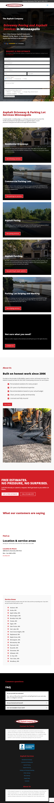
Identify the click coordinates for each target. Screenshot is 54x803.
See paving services (12, 234)
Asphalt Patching (27, 767)
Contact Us (10, 346)
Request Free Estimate (9, 96)
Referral (8, 91)
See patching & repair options (16, 271)
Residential (9, 78)
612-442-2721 (10, 55)
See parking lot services (14, 196)
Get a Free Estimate (10, 494)
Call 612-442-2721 (28, 494)
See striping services (13, 308)
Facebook (27, 781)
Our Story (7, 404)
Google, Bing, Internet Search (31, 91)
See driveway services (13, 159)
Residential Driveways (27, 759)
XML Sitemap (27, 775)
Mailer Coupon (17, 91)
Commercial (18, 78)
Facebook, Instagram (12, 93)
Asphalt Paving (26, 765)
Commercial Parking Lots (27, 762)
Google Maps (27, 778)
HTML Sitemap (27, 773)
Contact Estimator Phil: (35, 1)
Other (25, 78)
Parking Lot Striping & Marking (27, 770)
